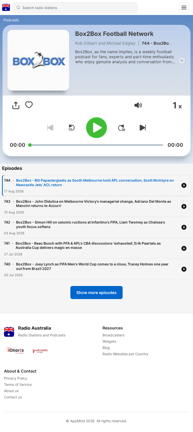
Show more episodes (96, 292)
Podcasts (11, 20)
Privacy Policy (15, 378)
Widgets (109, 341)
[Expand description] (181, 60)
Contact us (13, 397)
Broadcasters (113, 335)
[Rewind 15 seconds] (71, 127)
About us (11, 391)
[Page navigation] (184, 8)
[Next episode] (141, 127)
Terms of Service (18, 384)
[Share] (15, 105)
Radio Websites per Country (125, 354)
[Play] (96, 127)
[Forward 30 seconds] (121, 127)
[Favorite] (28, 105)
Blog (106, 347)
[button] (138, 105)
